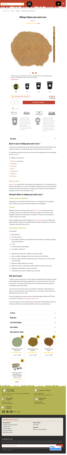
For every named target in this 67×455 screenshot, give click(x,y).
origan (14, 166)
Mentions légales (7, 428)
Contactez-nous (6, 427)
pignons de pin (37, 210)
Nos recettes (36, 425)
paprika (15, 171)
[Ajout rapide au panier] (22, 336)
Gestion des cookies (7, 432)
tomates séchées (38, 220)
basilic (15, 164)
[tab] (30, 73)
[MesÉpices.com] (29, 4)
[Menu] (63, 3)
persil (14, 174)
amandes (15, 154)
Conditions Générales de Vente (10, 425)
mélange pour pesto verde (31, 299)
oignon (14, 176)
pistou (36, 291)
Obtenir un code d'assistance (40, 429)
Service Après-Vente (7, 430)
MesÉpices (32, 20)
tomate (15, 161)
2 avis (38, 23)
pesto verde (14, 184)
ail (13, 169)
